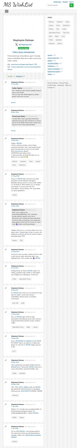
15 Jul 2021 (15, 84)
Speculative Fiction (24, 279)
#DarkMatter (20, 341)
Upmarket (22, 373)
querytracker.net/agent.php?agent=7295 (24, 64)
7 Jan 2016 (14, 406)
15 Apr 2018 (15, 206)
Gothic (14, 279)
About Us (68, 85)
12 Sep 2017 (15, 251)
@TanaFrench (15, 367)
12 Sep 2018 (15, 176)
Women (14, 240)
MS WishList (18, 4)
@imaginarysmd (25, 45)
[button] (41, 82)
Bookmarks (57, 2)
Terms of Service (53, 83)
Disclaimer (60, 85)
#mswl (13, 102)
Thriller (14, 373)
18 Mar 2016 (15, 384)
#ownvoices (19, 151)
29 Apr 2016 (15, 362)
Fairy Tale (15, 303)
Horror (31, 161)
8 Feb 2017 (14, 290)
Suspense (23, 161)
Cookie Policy (52, 85)
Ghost (14, 165)
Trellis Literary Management (23, 52)
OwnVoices (22, 165)
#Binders (14, 437)
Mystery (14, 161)
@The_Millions (24, 387)
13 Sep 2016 (15, 314)
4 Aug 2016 (14, 338)
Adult (22, 303)
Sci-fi (13, 351)
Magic (28, 327)
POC (21, 240)
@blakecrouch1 (31, 341)
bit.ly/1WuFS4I (26, 391)
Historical (15, 395)
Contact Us (51, 87)
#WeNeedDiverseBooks (33, 435)
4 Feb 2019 (14, 140)
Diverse (14, 441)
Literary (38, 161)
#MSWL (19, 143)
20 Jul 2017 (15, 268)
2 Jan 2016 (14, 428)
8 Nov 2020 (15, 112)
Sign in (71, 2)
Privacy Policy (63, 83)
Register (65, 2)
